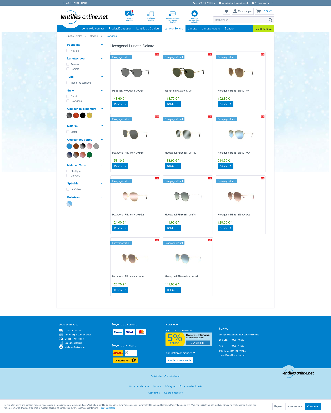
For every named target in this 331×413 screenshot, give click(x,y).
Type (70, 77)
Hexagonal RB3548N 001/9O (234, 152)
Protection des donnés (190, 386)
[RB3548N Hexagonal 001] (188, 72)
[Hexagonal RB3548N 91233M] (188, 258)
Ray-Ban (75, 50)
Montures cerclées (81, 82)
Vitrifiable (76, 189)
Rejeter (278, 406)
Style (70, 90)
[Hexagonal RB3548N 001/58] (135, 134)
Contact (157, 386)
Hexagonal (76, 101)
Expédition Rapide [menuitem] (73, 342)
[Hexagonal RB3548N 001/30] (188, 134)
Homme (75, 68)
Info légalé (170, 386)
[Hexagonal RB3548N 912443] (135, 258)
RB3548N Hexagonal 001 (179, 90)
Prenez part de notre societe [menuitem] (179, 330)
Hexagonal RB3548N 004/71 (180, 214)
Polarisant (74, 197)
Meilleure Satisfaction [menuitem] (75, 346)
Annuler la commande (179, 360)
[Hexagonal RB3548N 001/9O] (241, 134)
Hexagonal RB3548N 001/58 (128, 152)
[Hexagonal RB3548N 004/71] (188, 196)
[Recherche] (270, 19)
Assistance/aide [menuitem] (262, 2)
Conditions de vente (139, 386)
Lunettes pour (76, 58)
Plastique (76, 171)
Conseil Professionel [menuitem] (74, 338)
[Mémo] (226, 11)
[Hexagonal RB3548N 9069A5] (241, 196)
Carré (74, 96)
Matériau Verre (76, 165)
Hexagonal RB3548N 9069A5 (234, 214)
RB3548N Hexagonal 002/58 (128, 90)
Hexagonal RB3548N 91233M (181, 276)
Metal (74, 131)
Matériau (72, 126)
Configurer (313, 406)
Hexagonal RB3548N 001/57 (233, 90)
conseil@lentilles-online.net (234, 2)
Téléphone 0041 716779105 (232, 350)
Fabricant (73, 45)
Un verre (75, 175)
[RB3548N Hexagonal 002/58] (135, 72)
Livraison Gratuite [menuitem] (73, 330)
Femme (75, 64)
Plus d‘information (107, 407)
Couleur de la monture (81, 109)
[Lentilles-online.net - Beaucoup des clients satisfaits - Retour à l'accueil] (83, 17)
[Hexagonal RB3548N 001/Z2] (135, 196)
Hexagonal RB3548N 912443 (128, 276)
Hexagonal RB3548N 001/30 (180, 152)
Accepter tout (294, 406)
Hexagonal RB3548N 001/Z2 (128, 214)
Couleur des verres (79, 140)
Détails (118, 104)
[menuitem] (243, 19)
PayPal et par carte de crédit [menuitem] (78, 334)
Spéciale (72, 183)
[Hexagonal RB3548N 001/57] (241, 72)
